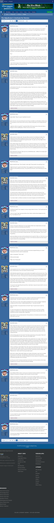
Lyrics (37, 475)
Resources (38, 460)
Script (37, 483)
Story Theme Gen (4, 502)
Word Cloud (3, 504)
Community (39, 458)
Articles (38, 473)
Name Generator (4, 494)
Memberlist (21, 465)
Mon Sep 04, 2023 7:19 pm (14, 422)
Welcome (38, 456)
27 (18, 20)
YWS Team (20, 471)
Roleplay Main (12, 14)
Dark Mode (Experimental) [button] (6, 450)
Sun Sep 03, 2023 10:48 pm (14, 221)
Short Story (38, 485)
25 (14, 20)
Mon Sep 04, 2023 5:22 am (14, 368)
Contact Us (21, 460)
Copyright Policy (22, 458)
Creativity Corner (40, 462)
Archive (24, 14)
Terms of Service (22, 469)
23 (10, 20)
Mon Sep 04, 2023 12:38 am (14, 264)
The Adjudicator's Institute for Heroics (15, 18)
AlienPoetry (12, 26)
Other (37, 479)
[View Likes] (46, 26)
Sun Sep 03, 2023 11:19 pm (14, 245)
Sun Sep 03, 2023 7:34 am (14, 24)
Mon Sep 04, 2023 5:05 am (14, 321)
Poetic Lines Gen (4, 496)
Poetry (37, 481)
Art (36, 471)
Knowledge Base (4, 492)
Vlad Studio (10, 465)
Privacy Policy (21, 467)
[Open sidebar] (52, 1)
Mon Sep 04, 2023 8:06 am (14, 393)
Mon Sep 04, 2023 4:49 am (14, 293)
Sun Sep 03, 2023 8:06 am (14, 69)
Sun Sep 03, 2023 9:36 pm (14, 204)
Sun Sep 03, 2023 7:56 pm (14, 159)
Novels (37, 477)
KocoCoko (12, 71)
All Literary (38, 469)
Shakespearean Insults (6, 500)
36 (26, 20)
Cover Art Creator (4, 491)
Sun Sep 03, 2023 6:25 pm (14, 112)
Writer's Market (4, 506)
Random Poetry (4, 498)
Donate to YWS (22, 462)
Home (7, 14)
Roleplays (19, 14)
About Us (20, 456)
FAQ (19, 464)
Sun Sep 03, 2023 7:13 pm (14, 132)
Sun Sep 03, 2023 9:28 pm (14, 176)
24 (12, 20)
